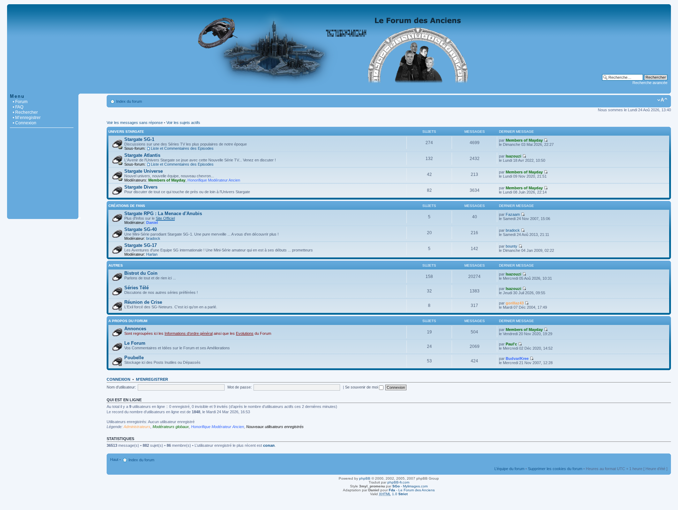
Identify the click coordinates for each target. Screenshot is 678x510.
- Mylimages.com (410, 486)
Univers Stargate (126, 132)
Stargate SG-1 (139, 139)
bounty (511, 246)
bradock (153, 238)
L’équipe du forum (509, 469)
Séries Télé (136, 287)
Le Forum (134, 343)
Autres (115, 265)
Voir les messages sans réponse (135, 122)
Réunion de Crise (143, 302)
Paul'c (511, 344)
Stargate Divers (140, 187)
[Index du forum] (339, 90)
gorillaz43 (515, 303)
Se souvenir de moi (362, 387)
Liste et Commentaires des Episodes (182, 148)
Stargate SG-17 (140, 245)
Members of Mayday (524, 140)
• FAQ (18, 107)
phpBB (364, 478)
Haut (114, 459)
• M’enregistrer (27, 117)
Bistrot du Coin (140, 273)
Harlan (151, 254)
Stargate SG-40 (140, 229)
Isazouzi (513, 156)
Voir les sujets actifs (183, 122)
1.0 (393, 494)
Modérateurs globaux (171, 427)
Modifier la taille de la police (662, 100)
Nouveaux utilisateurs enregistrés (275, 427)
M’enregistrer (152, 379)
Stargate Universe (143, 171)
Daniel (152, 222)
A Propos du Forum (127, 321)
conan (269, 445)
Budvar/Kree (517, 358)
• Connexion (24, 122)
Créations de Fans (126, 206)
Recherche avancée (649, 83)
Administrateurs (137, 427)
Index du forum (129, 101)
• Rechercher (25, 112)
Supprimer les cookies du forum (555, 469)
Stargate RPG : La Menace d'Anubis (163, 213)
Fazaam (513, 214)
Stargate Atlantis (142, 155)
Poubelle (134, 357)
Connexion (118, 379)
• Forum (20, 101)
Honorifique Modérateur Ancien (214, 180)
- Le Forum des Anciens (412, 490)
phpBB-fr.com (398, 482)
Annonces (135, 328)
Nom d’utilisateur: (121, 387)
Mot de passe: (239, 387)
